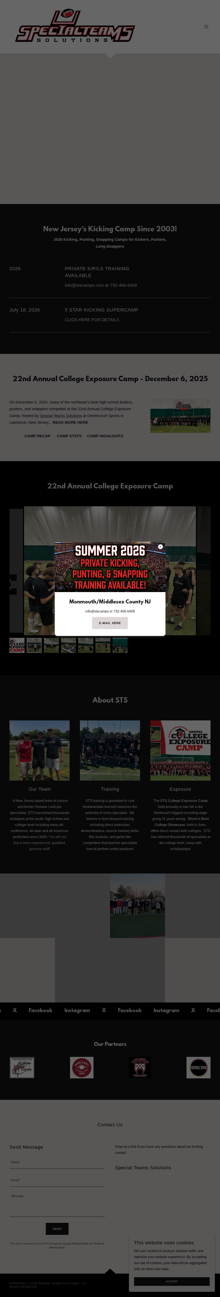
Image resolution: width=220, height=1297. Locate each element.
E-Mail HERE (110, 623)
